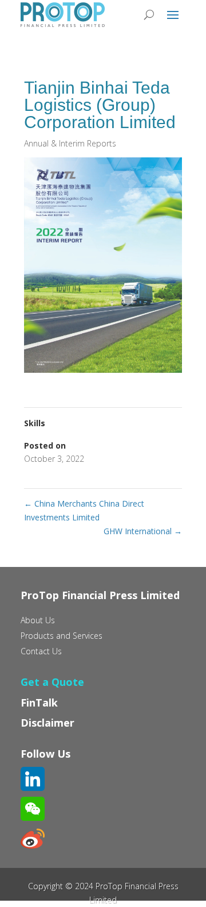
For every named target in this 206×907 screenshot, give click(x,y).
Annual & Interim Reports (70, 143)
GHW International (143, 531)
